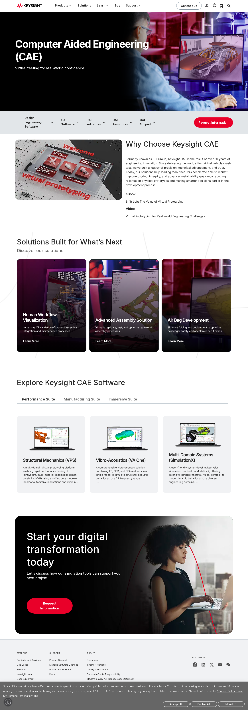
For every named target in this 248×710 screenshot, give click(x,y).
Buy (117, 5)
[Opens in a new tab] (195, 664)
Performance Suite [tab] (38, 399)
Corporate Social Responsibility (103, 674)
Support (54, 653)
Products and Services (29, 660)
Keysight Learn (24, 674)
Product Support (58, 660)
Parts (52, 674)
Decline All (204, 704)
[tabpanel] (124, 453)
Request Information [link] (213, 122)
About (91, 653)
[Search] (229, 6)
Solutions (84, 5)
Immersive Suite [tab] (123, 399)
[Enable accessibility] (8, 702)
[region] (124, 294)
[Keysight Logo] (31, 5)
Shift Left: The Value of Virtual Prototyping (155, 201)
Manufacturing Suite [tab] (82, 399)
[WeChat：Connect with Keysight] (228, 664)
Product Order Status (60, 669)
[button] (207, 6)
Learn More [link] (31, 341)
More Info (231, 704)
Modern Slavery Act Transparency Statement (110, 679)
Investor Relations (96, 664)
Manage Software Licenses (63, 664)
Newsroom (92, 660)
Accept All (176, 704)
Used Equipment (25, 679)
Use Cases (22, 664)
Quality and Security (97, 669)
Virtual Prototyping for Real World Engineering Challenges (165, 216)
